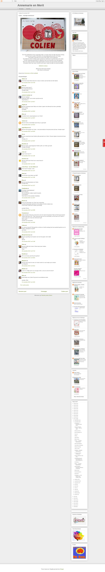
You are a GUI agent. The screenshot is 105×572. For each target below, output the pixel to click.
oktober (76, 479)
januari (76, 494)
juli (75, 484)
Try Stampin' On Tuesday (79, 294)
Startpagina (21, 8)
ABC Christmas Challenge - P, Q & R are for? (82, 350)
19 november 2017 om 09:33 (28, 131)
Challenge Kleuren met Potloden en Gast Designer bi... (79, 459)
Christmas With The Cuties (79, 358)
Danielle (24, 253)
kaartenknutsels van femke (79, 73)
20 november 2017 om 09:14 (28, 265)
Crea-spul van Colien (78, 194)
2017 (75, 418)
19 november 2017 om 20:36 (28, 222)
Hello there (77, 437)
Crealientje (24, 188)
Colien (23, 225)
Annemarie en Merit (31, 5)
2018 (75, 417)
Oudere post (64, 291)
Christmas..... (77, 462)
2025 (75, 405)
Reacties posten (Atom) (47, 295)
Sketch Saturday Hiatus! (78, 304)
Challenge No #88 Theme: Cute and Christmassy (83, 360)
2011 (75, 503)
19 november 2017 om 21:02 (28, 231)
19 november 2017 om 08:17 (28, 101)
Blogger (62, 569)
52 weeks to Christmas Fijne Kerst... (78, 424)
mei (75, 487)
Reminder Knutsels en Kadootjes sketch (83, 251)
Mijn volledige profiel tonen (77, 51)
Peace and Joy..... (78, 430)
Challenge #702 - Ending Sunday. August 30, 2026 (82, 296)
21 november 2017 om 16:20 (28, 282)
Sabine (23, 78)
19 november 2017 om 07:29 (28, 82)
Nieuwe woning (78, 446)
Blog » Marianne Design (79, 396)
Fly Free (81, 84)
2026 (75, 403)
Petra (23, 244)
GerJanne (24, 158)
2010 (75, 505)
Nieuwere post (22, 291)
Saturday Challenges (77, 373)
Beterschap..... (77, 439)
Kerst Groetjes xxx (78, 432)
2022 (75, 410)
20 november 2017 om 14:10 (28, 272)
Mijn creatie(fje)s (77, 131)
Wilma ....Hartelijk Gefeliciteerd (78, 464)
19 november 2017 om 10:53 (28, 149)
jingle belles (76, 329)
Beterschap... (77, 470)
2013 (75, 499)
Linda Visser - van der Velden (29, 166)
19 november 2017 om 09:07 (28, 117)
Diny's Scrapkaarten (78, 112)
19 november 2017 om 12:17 (28, 185)
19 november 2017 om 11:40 (28, 155)
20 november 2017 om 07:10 (28, 251)
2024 (75, 407)
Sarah (23, 173)
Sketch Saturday (77, 303)
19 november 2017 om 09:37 (28, 140)
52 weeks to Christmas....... (79, 339)
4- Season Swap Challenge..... (78, 453)
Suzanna (76, 213)
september (77, 481)
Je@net (24, 120)
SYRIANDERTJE (77, 150)
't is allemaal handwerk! (79, 160)
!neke (23, 151)
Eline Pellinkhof (77, 387)
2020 (75, 413)
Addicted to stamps (43, 65)
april (76, 489)
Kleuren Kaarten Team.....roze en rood (78, 428)
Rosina (23, 200)
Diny (23, 180)
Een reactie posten (24, 285)
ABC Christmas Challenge (79, 348)
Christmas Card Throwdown (79, 319)
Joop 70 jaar (77, 448)
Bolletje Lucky (77, 204)
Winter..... (76, 435)
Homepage (44, 291)
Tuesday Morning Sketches (79, 306)
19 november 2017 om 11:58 (28, 177)
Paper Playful (76, 372)
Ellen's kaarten (77, 102)
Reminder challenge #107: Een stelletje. (82, 241)
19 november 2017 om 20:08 (28, 210)
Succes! (76, 434)
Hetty (23, 85)
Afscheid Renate (82, 270)
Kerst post (76, 473)
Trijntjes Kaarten (77, 121)
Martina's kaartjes (77, 141)
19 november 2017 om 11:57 (28, 170)
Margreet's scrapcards (78, 83)
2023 (75, 408)
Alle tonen (84, 169)
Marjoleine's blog (77, 377)
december (77, 420)
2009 (75, 506)
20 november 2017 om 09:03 (28, 257)
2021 (75, 412)
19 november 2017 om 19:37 (28, 197)
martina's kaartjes (26, 95)
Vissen (81, 93)
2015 (75, 496)
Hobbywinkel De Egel (78, 228)
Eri (22, 134)
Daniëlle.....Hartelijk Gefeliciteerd (78, 451)
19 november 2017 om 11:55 (28, 163)
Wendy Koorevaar (26, 234)
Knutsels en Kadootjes (78, 249)
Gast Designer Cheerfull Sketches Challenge (79, 467)
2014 (75, 498)
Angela (23, 104)
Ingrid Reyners (25, 127)
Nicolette (24, 143)
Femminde (24, 213)
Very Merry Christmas (79, 445)
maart (76, 491)
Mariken (24, 268)
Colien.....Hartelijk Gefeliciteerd (78, 441)
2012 (75, 501)
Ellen (23, 114)
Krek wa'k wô (76, 92)
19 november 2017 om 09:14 (28, 124)
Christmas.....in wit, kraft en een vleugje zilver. (78, 476)
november (77, 421)
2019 (75, 415)
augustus (77, 482)
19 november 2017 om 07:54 (28, 92)
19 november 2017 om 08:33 (28, 111)
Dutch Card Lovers (78, 258)
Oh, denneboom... (78, 471)
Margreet (24, 260)
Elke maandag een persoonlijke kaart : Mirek (82, 143)
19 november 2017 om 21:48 (28, 241)
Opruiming (28, 8)
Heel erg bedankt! (78, 443)
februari (76, 492)
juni (75, 486)
